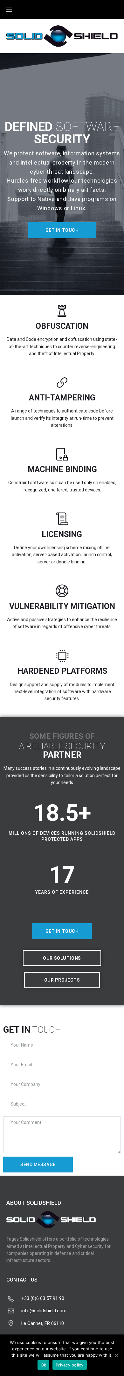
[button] (62, 230)
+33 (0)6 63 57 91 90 (42, 1298)
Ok (43, 1364)
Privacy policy (70, 1364)
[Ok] (116, 1355)
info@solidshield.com (43, 1311)
